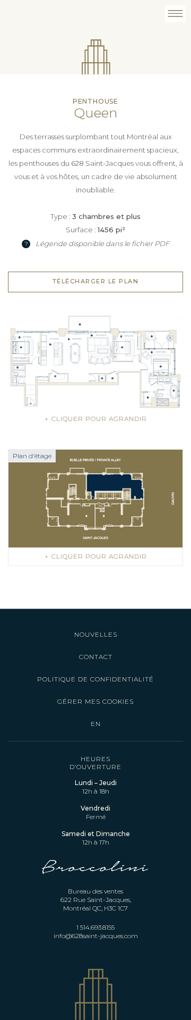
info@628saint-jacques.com (96, 936)
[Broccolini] (95, 881)
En (96, 724)
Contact (95, 657)
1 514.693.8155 (95, 927)
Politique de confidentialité (95, 679)
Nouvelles (95, 634)
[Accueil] (95, 45)
